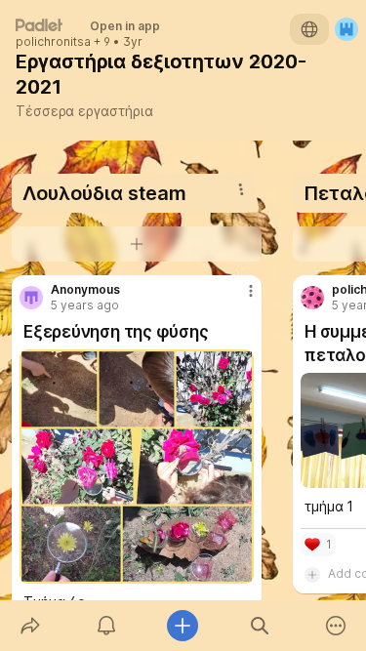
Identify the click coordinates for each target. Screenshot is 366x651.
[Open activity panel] (106, 625)
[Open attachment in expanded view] (137, 466)
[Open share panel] (30, 625)
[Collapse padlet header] (258, 61)
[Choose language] (309, 29)
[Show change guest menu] (346, 29)
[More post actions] (238, 298)
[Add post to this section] (137, 244)
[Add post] (182, 625)
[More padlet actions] (335, 625)
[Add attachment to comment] (312, 573)
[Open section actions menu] (241, 189)
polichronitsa (53, 42)
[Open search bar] (259, 625)
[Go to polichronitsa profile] (312, 297)
